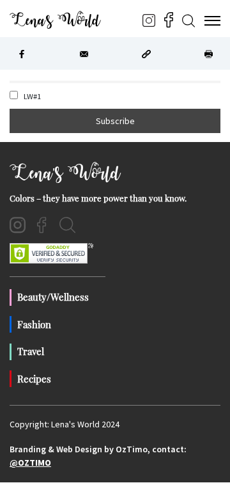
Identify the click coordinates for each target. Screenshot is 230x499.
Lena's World (65, 173)
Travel (30, 351)
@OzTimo (30, 462)
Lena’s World (55, 20)
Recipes (34, 378)
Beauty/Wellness (53, 296)
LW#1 (31, 96)
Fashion (34, 324)
